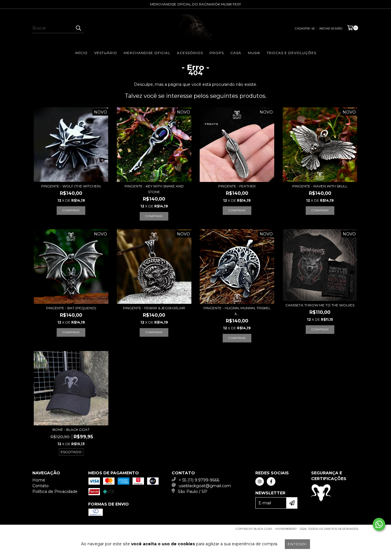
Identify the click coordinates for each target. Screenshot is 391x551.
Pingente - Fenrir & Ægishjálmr (154, 308)
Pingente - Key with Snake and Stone (154, 189)
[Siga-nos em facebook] (271, 481)
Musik (254, 53)
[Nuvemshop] (57, 531)
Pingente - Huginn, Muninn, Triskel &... (237, 311)
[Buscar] (78, 28)
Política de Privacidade (55, 491)
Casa (235, 53)
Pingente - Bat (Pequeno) (71, 308)
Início (81, 53)
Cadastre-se (305, 28)
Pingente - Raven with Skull (319, 186)
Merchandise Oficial (147, 53)
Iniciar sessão (330, 28)
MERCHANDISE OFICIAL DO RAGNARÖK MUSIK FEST (195, 4)
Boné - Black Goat (71, 429)
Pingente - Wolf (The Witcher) (71, 186)
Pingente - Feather (237, 186)
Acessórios (190, 53)
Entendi (297, 544)
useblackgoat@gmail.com (205, 485)
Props (217, 53)
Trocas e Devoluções (291, 53)
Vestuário (105, 53)
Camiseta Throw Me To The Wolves (319, 305)
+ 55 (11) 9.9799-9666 (199, 480)
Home (38, 480)
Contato (40, 485)
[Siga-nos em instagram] (259, 481)
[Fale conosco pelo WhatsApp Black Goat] (379, 524)
